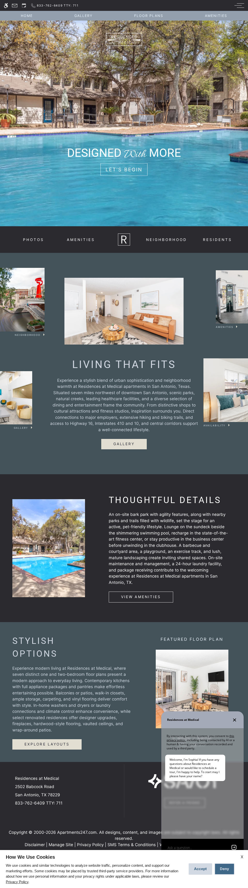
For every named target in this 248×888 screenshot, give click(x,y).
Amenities (216, 16)
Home (27, 16)
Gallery (83, 16)
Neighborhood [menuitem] (166, 239)
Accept (200, 868)
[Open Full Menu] (238, 5)
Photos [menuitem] (33, 239)
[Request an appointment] (24, 5)
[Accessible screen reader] (6, 5)
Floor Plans (148, 16)
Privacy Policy (90, 844)
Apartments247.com (77, 832)
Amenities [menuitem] (81, 239)
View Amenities (141, 597)
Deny (224, 868)
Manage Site (61, 844)
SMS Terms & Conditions (132, 844)
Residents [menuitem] (217, 239)
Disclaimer (35, 844)
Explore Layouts (47, 744)
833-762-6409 (38, 803)
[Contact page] (14, 5)
